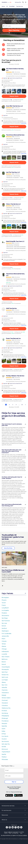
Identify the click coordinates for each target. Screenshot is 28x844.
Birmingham (5, 597)
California (10, 833)
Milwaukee (5, 759)
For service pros (6, 810)
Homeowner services (8, 806)
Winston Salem (6, 698)
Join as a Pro (18, 2)
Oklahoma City (6, 708)
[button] (4, 91)
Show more (23, 123)
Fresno (4, 605)
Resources (5, 815)
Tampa (4, 644)
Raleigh (4, 695)
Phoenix (4, 600)
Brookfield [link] (12, 6)
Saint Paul (4, 672)
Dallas (3, 731)
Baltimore (4, 659)
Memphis (4, 723)
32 (22, 404)
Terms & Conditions (22, 835)
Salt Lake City (6, 744)
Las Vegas (5, 680)
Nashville (4, 726)
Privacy (5, 833)
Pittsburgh (5, 718)
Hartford (4, 628)
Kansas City (5, 674)
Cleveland (5, 703)
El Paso (4, 734)
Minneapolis (5, 669)
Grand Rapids (6, 667)
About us (4, 819)
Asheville (4, 687)
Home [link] (3, 6)
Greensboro (5, 692)
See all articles (8, 548)
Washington (5, 631)
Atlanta (4, 646)
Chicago (4, 649)
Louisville (4, 654)
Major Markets (7, 593)
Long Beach (5, 608)
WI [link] (7, 6)
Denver (4, 626)
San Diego (5, 618)
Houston (4, 739)
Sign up (14, 782)
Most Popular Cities (7, 766)
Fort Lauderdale (6, 633)
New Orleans (5, 656)
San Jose (4, 623)
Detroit (4, 664)
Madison (4, 757)
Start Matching (14, 30)
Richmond (5, 749)
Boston (4, 662)
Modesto (4, 613)
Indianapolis (5, 651)
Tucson (4, 602)
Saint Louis (5, 677)
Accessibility (21, 833)
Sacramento (5, 615)
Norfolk (4, 746)
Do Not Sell (15, 833)
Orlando (4, 641)
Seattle (4, 754)
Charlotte (4, 690)
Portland (4, 710)
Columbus (5, 705)
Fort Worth (5, 736)
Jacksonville (5, 636)
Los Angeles (5, 610)
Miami (3, 638)
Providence (5, 721)
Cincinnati (5, 700)
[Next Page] (25, 405)
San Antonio (5, 741)
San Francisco (6, 620)
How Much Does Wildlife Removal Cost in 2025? (13, 571)
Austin (3, 728)
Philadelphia (5, 716)
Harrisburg (5, 713)
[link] (14, 72)
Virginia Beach (6, 752)
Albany (4, 682)
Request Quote (14, 96)
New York (4, 685)
